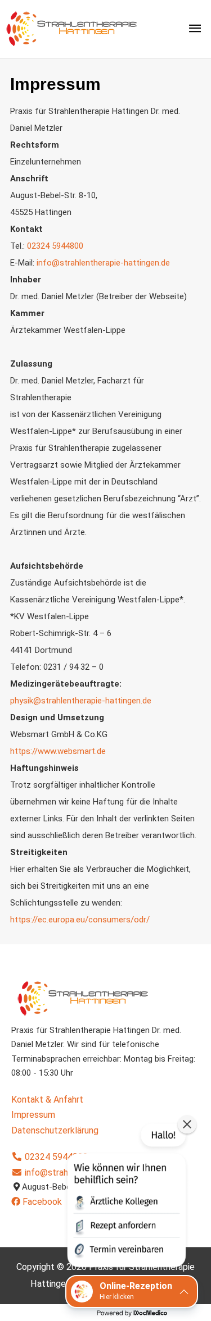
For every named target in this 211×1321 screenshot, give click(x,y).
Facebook (41, 1201)
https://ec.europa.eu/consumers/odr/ (80, 920)
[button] (125, 1197)
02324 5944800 (55, 1156)
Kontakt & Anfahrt (47, 1099)
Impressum (33, 1114)
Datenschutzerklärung (54, 1130)
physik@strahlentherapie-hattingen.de (80, 701)
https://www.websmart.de (58, 751)
